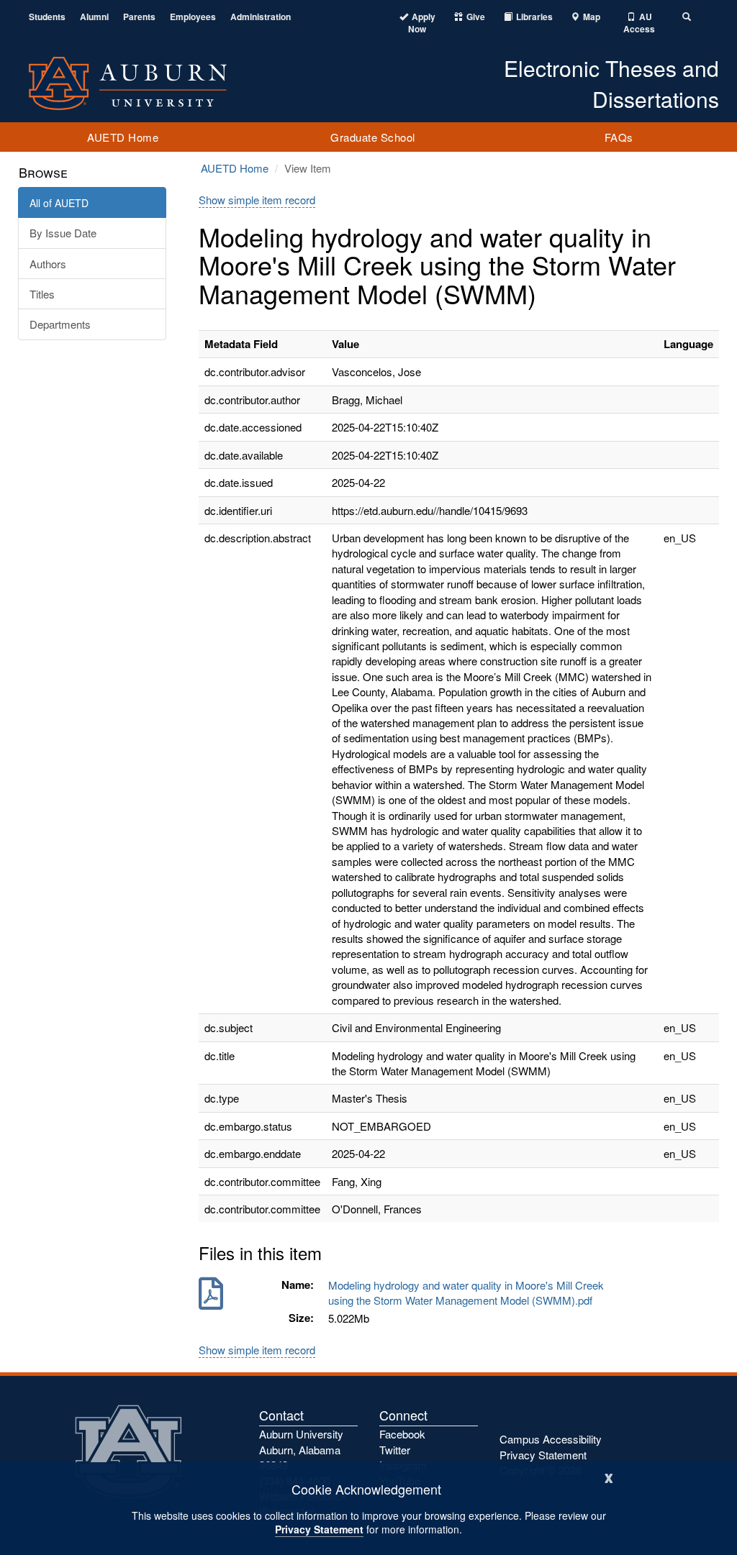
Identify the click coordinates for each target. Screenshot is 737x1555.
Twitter (394, 1449)
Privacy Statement (319, 1529)
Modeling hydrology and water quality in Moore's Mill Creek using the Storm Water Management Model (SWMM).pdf (466, 1292)
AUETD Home (122, 137)
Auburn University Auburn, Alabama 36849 (301, 1449)
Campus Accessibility (550, 1438)
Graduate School (372, 137)
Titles (42, 293)
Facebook (402, 1433)
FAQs (619, 137)
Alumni (94, 17)
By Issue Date (63, 232)
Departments (60, 324)
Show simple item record (257, 199)
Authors (48, 263)
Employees (193, 17)
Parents (139, 17)
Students (47, 17)
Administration (260, 17)
